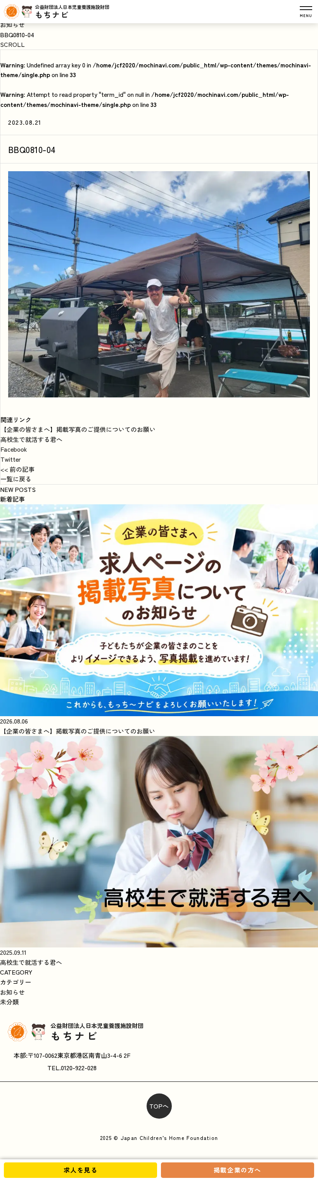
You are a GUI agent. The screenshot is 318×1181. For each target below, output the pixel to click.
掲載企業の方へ (237, 1169)
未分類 (9, 1001)
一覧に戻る (15, 478)
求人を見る (81, 1169)
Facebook (13, 449)
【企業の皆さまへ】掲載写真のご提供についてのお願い (78, 429)
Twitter (10, 459)
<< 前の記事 (17, 469)
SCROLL (12, 44)
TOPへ (159, 1106)
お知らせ (12, 24)
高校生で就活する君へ (31, 439)
